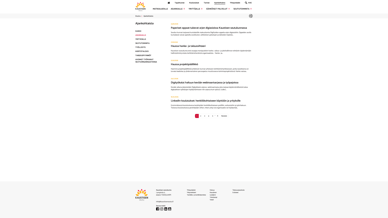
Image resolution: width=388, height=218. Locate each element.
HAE (250, 3)
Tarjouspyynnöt (143, 55)
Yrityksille (140, 39)
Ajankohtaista (219, 2)
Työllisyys (140, 47)
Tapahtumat (180, 2)
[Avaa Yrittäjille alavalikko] (201, 8)
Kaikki (138, 31)
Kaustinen (213, 192)
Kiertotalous (142, 51)
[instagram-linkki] (162, 209)
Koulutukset (194, 2)
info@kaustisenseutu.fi (164, 201)
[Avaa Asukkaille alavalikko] (184, 8)
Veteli (212, 200)
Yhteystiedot (235, 2)
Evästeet (235, 192)
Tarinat (207, 2)
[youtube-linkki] (170, 209)
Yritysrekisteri (191, 192)
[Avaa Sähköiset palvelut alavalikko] (229, 8)
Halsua (212, 190)
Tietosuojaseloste (238, 190)
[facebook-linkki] (158, 209)
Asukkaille (177, 9)
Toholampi (213, 197)
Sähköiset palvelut (216, 9)
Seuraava (224, 116)
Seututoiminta (241, 9)
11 (217, 116)
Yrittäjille (194, 9)
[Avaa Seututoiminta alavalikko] (251, 8)
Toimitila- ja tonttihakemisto (196, 195)
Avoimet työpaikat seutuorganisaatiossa (146, 60)
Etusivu (138, 16)
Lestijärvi (213, 195)
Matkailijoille (160, 9)
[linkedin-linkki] (166, 209)
